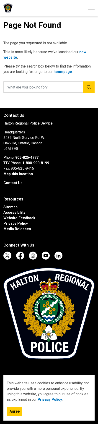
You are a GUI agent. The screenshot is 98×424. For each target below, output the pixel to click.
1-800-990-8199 (35, 163)
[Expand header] (91, 8)
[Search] (89, 87)
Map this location (18, 174)
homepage (63, 72)
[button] (49, 313)
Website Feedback (19, 218)
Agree (15, 411)
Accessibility (14, 212)
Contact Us (13, 183)
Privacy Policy (50, 399)
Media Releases (17, 229)
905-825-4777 (27, 157)
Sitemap (10, 207)
